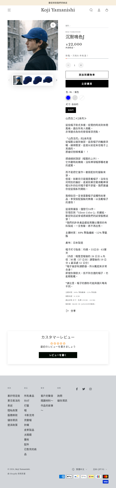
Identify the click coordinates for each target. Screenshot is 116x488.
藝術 (26, 439)
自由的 (71, 109)
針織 (26, 425)
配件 (26, 444)
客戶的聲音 (47, 395)
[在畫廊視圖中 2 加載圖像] (27, 80)
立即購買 (87, 83)
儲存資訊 (13, 420)
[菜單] (9, 10)
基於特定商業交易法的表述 (14, 400)
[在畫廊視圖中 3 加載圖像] (37, 80)
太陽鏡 (28, 434)
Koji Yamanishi (73, 32)
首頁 (67, 26)
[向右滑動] (56, 80)
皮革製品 (29, 430)
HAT (26, 400)
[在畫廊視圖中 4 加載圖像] (47, 80)
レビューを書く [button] (58, 355)
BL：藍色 (68, 97)
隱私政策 (13, 410)
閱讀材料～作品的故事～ (47, 405)
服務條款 (13, 415)
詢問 (59, 395)
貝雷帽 (28, 420)
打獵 (26, 405)
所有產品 (29, 395)
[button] (91, 10)
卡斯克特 (29, 415)
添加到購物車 (87, 74)
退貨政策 (13, 425)
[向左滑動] (9, 80)
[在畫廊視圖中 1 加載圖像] (17, 80)
